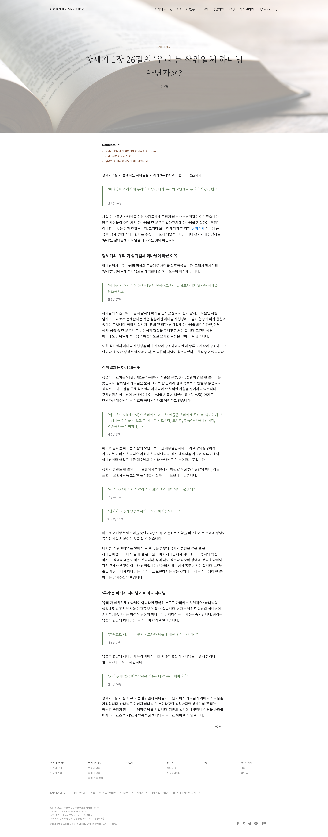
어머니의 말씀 (186, 9)
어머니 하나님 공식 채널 (188, 792)
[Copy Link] (270, 823)
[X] (244, 823)
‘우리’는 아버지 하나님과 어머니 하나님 (126, 161)
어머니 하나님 (163, 9)
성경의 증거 (56, 767)
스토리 (203, 9)
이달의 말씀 (94, 767)
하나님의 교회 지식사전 (131, 792)
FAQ (231, 9)
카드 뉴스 (245, 773)
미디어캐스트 (153, 792)
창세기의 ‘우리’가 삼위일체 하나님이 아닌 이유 (130, 151)
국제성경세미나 (173, 773)
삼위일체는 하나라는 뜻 (118, 156)
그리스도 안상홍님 (107, 792)
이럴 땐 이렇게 (95, 778)
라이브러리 (247, 9)
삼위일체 (198, 229)
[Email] (250, 823)
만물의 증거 (56, 773)
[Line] (256, 823)
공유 (165, 86)
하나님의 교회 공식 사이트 (81, 792)
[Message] (263, 823)
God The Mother (67, 9)
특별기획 (218, 9)
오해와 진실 (164, 47)
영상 (243, 767)
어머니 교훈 (94, 773)
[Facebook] (238, 823)
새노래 (166, 792)
